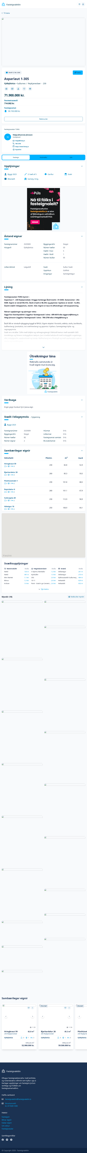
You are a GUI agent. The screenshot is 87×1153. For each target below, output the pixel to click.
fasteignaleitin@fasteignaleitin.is (18, 1099)
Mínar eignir (7, 1120)
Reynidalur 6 (9, 489)
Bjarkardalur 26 (11, 472)
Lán (71, 157)
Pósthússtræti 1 (11, 481)
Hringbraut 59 (10, 464)
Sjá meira (44, 589)
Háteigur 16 (9, 506)
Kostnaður (43, 157)
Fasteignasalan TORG (11, 129)
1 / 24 (70, 1027)
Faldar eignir (7, 1123)
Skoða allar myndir (77, 597)
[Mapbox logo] (7, 555)
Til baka (7, 13)
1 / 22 (33, 1027)
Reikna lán (43, 119)
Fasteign (16, 157)
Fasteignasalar (7, 1129)
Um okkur (6, 1126)
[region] (43, 535)
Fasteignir (6, 1117)
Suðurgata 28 (10, 498)
